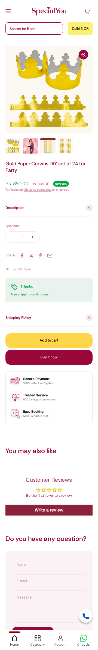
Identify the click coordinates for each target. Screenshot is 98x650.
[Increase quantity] (32, 237)
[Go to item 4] (65, 146)
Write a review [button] (49, 510)
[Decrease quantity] (12, 237)
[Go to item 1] (13, 146)
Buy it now (48, 357)
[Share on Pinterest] (40, 255)
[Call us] (86, 616)
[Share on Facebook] (22, 255)
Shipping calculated (37, 189)
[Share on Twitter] (31, 255)
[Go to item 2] (30, 146)
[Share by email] (49, 255)
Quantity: (12, 226)
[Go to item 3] (48, 146)
